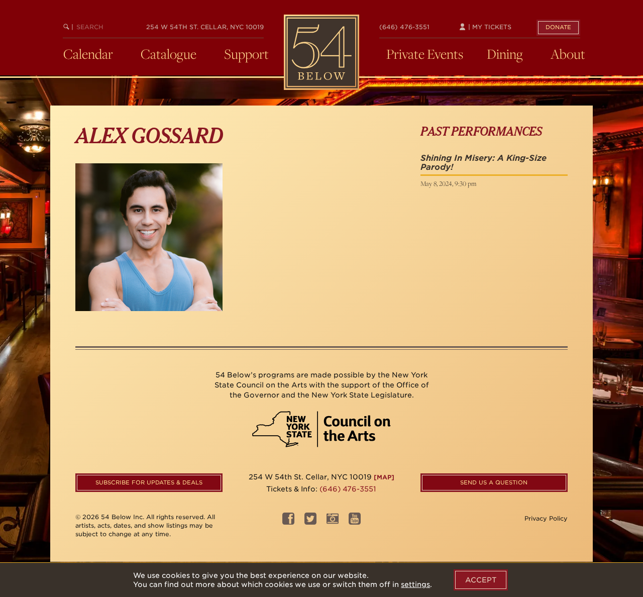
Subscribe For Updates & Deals (148, 482)
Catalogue (168, 54)
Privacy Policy (546, 518)
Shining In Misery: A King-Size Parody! (483, 162)
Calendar (88, 54)
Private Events (424, 54)
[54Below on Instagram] (333, 522)
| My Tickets (488, 27)
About (568, 54)
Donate (558, 27)
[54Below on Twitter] (310, 522)
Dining (505, 54)
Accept (480, 580)
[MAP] (384, 477)
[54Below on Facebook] (288, 522)
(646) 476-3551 (404, 27)
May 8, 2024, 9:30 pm (448, 183)
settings (415, 584)
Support (246, 54)
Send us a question (493, 482)
